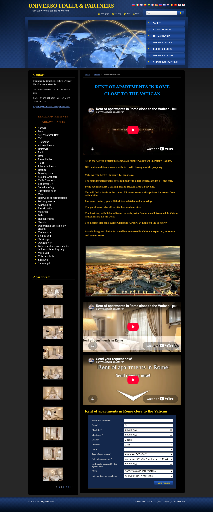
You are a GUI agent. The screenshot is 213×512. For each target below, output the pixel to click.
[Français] (152, 4)
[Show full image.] (53, 291)
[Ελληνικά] (164, 4)
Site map (117, 14)
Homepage (105, 14)
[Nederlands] (168, 4)
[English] (141, 4)
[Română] (172, 4)
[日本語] (183, 4)
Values (87, 75)
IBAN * (95, 449)
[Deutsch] (156, 4)
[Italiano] (137, 4)
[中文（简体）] (175, 4)
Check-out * (97, 435)
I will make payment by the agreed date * (104, 465)
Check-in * (97, 430)
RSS (128, 14)
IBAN (94, 471)
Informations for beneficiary (105, 476)
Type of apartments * (101, 454)
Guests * (96, 440)
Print (137, 14)
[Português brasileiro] (149, 4)
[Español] (145, 4)
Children (96, 444)
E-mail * (96, 425)
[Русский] (160, 4)
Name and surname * (101, 420)
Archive (97, 75)
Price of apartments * (102, 459)
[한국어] (179, 4)
